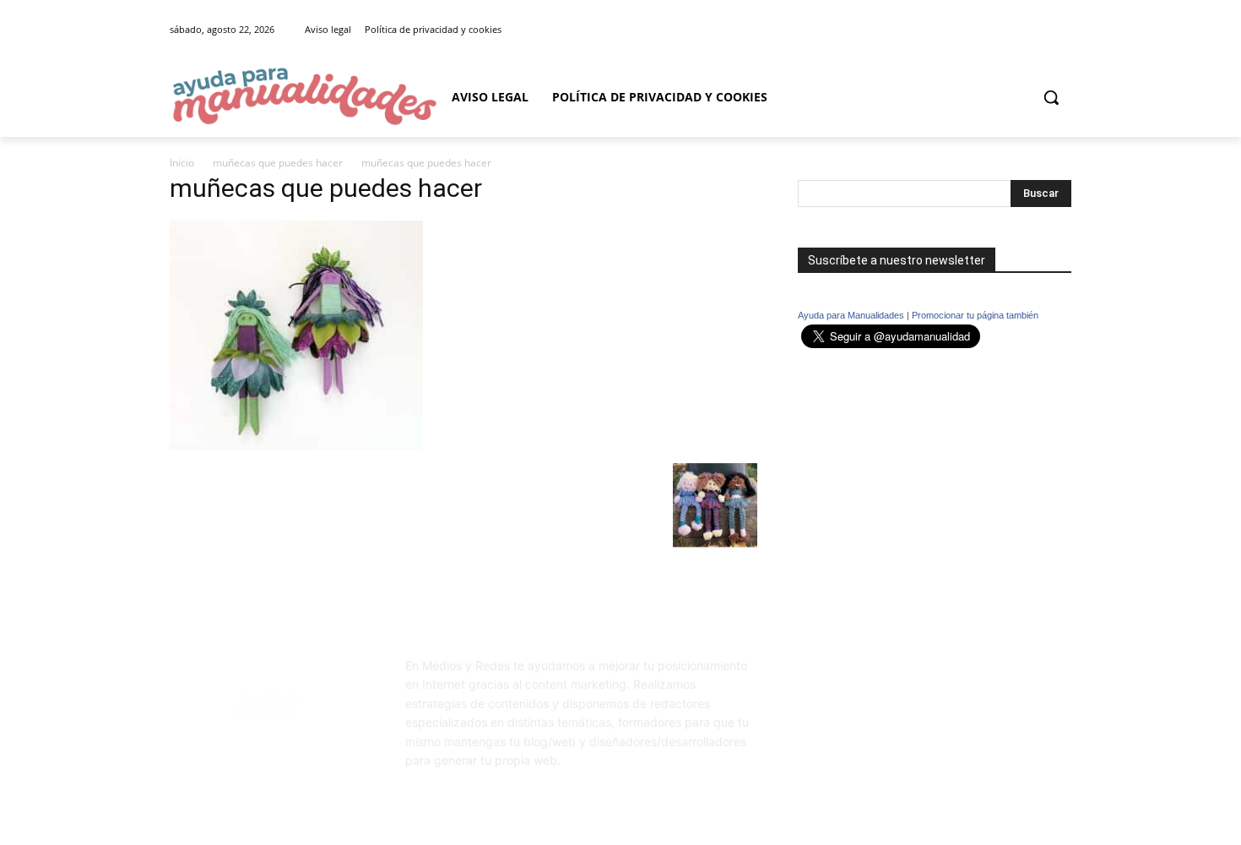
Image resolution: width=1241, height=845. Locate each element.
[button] (1051, 97)
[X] (1061, 30)
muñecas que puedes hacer (278, 162)
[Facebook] (1038, 30)
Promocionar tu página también (975, 315)
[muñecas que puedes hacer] (296, 446)
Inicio (182, 162)
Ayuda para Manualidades (851, 315)
